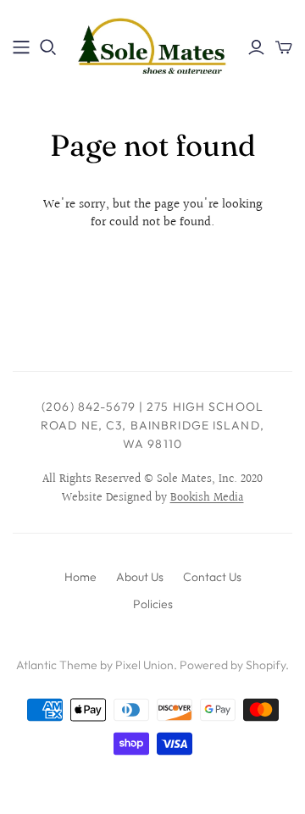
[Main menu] (21, 47)
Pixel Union (144, 665)
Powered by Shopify (233, 665)
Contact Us (212, 576)
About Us (140, 576)
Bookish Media (207, 498)
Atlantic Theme (56, 665)
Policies (153, 604)
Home (80, 576)
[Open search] (48, 47)
